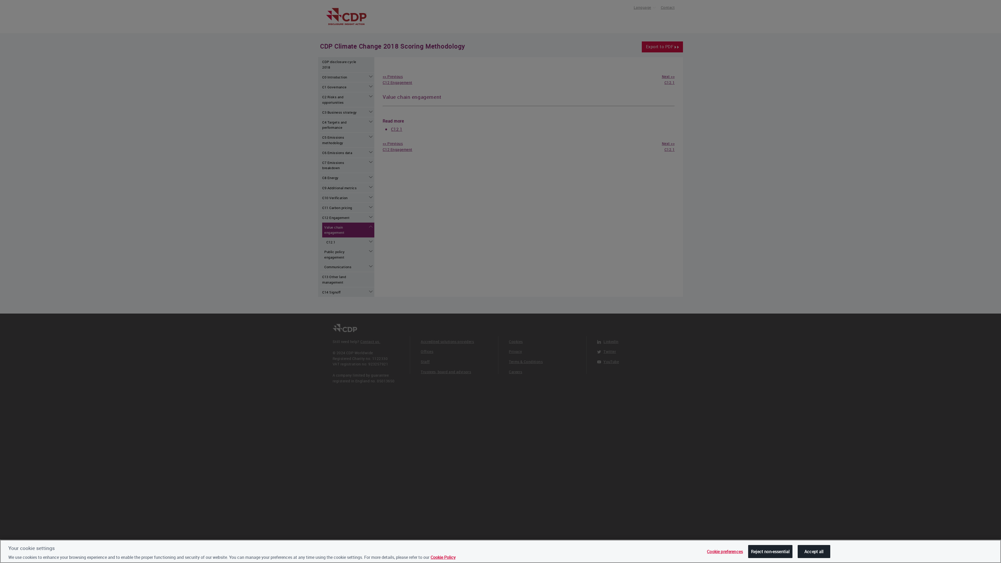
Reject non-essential (770, 551)
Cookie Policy (443, 557)
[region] (500, 551)
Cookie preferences (725, 551)
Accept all (814, 551)
